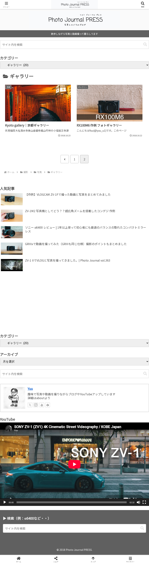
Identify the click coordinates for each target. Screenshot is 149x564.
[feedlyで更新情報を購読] (47, 405)
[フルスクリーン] (144, 502)
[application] (74, 464)
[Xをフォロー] (30, 405)
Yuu (30, 388)
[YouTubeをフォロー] (41, 405)
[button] (145, 44)
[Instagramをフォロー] (35, 405)
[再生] (5, 502)
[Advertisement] (74, 303)
